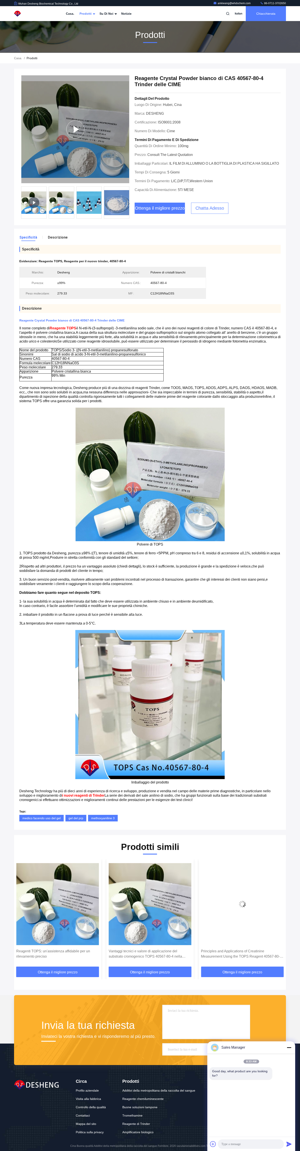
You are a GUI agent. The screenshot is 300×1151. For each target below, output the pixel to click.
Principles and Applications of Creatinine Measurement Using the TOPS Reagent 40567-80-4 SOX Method (149, 954)
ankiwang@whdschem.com (234, 3)
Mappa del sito (86, 1124)
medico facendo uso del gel (41, 818)
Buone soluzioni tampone (139, 1107)
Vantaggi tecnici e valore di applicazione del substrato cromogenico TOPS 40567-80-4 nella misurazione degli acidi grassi (53, 954)
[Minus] (289, 1047)
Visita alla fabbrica (88, 1099)
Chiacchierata (265, 13)
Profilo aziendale (87, 1090)
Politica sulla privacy (90, 1132)
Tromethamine (132, 1115)
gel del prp (76, 818)
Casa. (70, 13)
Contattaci (83, 1115)
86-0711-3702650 (275, 3)
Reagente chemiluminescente (143, 1099)
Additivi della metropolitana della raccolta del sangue (158, 1090)
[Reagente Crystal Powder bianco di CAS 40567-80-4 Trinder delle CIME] (75, 129)
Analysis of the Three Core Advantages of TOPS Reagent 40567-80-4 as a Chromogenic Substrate (239, 953)
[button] (129, 204)
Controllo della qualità (91, 1107)
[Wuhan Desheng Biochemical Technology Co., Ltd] (28, 13)
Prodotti (86, 13)
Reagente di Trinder (136, 1124)
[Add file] (213, 1144)
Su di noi (106, 13)
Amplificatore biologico (138, 1132)
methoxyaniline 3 (103, 818)
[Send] (289, 1144)
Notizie (126, 13)
